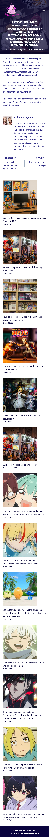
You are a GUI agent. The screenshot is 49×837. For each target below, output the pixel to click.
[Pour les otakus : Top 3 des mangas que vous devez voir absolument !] (24, 296)
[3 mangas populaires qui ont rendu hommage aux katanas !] (24, 247)
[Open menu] (44, 9)
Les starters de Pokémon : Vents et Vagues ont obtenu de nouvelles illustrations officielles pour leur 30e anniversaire (24, 613)
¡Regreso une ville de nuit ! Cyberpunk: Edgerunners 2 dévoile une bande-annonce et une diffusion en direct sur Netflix (23, 715)
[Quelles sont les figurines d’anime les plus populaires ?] (24, 395)
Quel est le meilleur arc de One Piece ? (20, 465)
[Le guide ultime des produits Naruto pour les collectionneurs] (24, 345)
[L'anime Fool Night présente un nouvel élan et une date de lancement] (24, 642)
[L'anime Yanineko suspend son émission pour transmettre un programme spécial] (24, 744)
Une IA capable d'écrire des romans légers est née (12, 163)
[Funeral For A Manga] (11, 9)
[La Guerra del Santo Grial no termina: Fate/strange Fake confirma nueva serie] (24, 540)
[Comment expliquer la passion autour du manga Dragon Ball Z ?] (24, 197)
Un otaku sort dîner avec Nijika (37, 162)
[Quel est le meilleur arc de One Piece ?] (24, 444)
